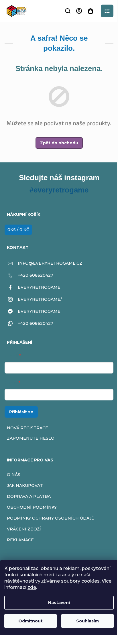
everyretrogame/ (40, 299)
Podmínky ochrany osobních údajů (51, 518)
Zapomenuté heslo (30, 438)
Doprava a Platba (29, 496)
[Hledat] (67, 11)
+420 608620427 (35, 275)
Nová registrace (27, 427)
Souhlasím (87, 621)
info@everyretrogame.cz (50, 263)
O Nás (13, 474)
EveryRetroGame (39, 287)
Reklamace (20, 539)
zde (31, 587)
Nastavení (59, 602)
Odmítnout (30, 621)
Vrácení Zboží (24, 529)
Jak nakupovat (25, 485)
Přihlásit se (21, 411)
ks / (18, 229)
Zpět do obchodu (59, 143)
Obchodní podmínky (32, 507)
